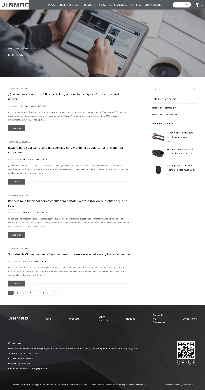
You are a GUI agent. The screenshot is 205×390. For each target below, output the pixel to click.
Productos (75, 318)
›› (57, 292)
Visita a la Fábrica (69, 9)
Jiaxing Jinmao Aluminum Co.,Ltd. (46, 384)
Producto (89, 5)
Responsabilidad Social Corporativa (71, 8)
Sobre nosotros (69, 5)
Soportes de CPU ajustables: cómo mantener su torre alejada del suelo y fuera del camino (69, 254)
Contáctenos (153, 5)
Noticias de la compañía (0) (164, 107)
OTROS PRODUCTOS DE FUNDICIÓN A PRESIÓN (94, 8)
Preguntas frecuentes (113, 5)
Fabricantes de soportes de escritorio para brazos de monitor (118, 384)
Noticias (136, 5)
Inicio (48, 318)
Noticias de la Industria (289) (165, 114)
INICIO (51, 5)
